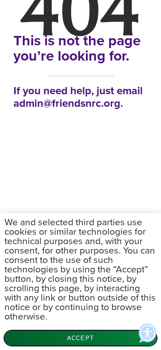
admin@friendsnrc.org (66, 103)
